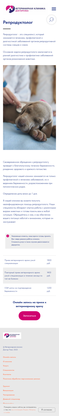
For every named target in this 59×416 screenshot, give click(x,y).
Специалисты (8, 370)
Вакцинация (8, 390)
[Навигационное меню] (54, 8)
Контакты (7, 374)
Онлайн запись (9, 357)
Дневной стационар (11, 399)
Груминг (6, 386)
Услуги (5, 366)
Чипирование (9, 395)
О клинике (7, 361)
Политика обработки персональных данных (21, 379)
